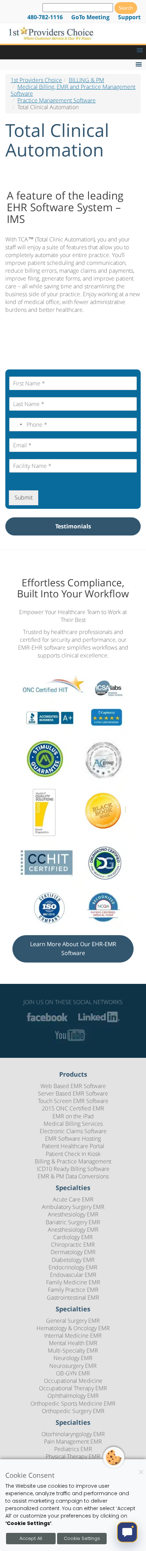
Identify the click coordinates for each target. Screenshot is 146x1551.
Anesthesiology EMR (73, 1214)
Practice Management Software (56, 100)
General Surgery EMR (73, 1321)
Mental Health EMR (73, 1343)
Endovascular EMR (73, 1275)
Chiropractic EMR (73, 1244)
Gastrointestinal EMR (73, 1297)
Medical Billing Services (73, 1124)
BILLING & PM (86, 80)
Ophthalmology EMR (73, 1396)
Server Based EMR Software (73, 1093)
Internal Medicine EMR (73, 1335)
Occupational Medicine (73, 1381)
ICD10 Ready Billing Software (73, 1169)
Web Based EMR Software (73, 1086)
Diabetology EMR (73, 1260)
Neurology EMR (73, 1358)
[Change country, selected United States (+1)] (16, 424)
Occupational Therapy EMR (73, 1388)
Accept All (30, 1538)
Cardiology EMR (73, 1237)
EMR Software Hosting (73, 1138)
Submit (24, 497)
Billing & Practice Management (73, 1161)
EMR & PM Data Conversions (73, 1176)
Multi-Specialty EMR (73, 1350)
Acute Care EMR (73, 1199)
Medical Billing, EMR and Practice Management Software (73, 90)
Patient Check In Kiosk (73, 1154)
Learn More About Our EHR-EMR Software (73, 948)
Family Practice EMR (73, 1290)
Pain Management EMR (73, 1441)
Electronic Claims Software (73, 1131)
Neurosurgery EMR (73, 1366)
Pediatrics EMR (73, 1449)
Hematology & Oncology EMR (73, 1328)
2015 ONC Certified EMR (73, 1108)
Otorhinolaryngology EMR (73, 1434)
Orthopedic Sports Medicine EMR (73, 1403)
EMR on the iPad (73, 1116)
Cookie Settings (82, 1538)
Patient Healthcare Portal (73, 1146)
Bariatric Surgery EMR (73, 1222)
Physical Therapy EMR (73, 1456)
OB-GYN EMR (73, 1373)
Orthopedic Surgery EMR (73, 1411)
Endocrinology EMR (73, 1267)
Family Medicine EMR (73, 1282)
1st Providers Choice (36, 80)
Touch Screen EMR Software (73, 1101)
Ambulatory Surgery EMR (73, 1207)
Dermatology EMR (73, 1252)
